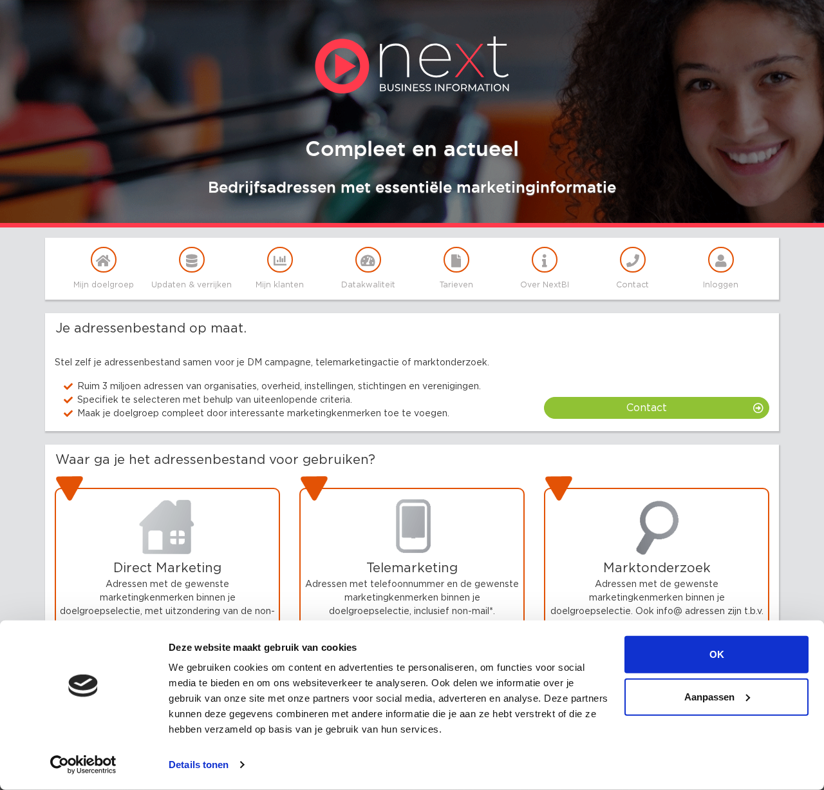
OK (716, 654)
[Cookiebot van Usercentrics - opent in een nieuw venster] (83, 765)
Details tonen (199, 764)
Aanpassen (709, 696)
